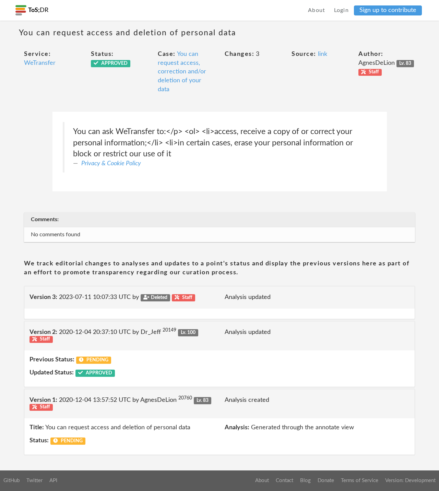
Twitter (34, 480)
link (322, 54)
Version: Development (410, 480)
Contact (284, 480)
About (316, 10)
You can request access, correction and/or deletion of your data (182, 72)
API (53, 480)
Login (341, 10)
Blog (305, 480)
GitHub (11, 480)
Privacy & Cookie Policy (111, 163)
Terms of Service (359, 480)
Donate (326, 480)
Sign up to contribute (387, 10)
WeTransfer (40, 63)
